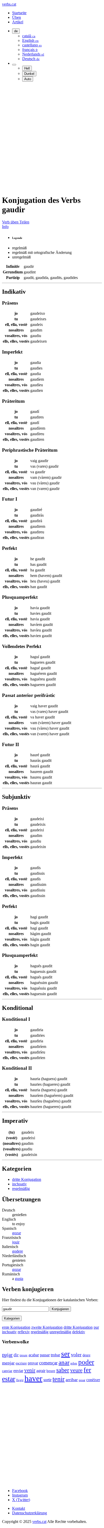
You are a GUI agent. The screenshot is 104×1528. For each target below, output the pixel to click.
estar (8, 1379)
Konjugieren (60, 1309)
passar (45, 1355)
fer (87, 1370)
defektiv (78, 1332)
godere (17, 1251)
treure (24, 1355)
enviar (18, 1370)
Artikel (17, 22)
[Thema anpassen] (14, 64)
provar (33, 1363)
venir (29, 1370)
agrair (40, 1370)
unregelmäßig (60, 1332)
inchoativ (19, 1184)
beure (50, 1371)
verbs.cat (9, 4)
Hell (27, 68)
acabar (34, 1355)
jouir (15, 1242)
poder (86, 1362)
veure (76, 1370)
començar (48, 1362)
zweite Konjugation (47, 1327)
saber (62, 1370)
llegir (19, 1380)
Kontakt (18, 1508)
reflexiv (24, 1332)
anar (64, 1362)
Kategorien (12, 1318)
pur (96, 1327)
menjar (8, 1362)
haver (33, 1378)
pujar (7, 1354)
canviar (7, 1371)
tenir (59, 1379)
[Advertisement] (52, 138)
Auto (27, 79)
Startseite (19, 13)
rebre (73, 1363)
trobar (55, 1355)
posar (82, 1380)
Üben (16, 17)
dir (16, 1355)
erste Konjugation (16, 1327)
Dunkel (29, 74)
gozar (16, 1233)
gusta (19, 1278)
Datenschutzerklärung (29, 1513)
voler (76, 1354)
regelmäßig (21, 1188)
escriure (21, 1363)
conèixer (93, 1380)
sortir (47, 1380)
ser (65, 1353)
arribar (72, 1379)
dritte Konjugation (26, 1179)
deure (86, 1355)
